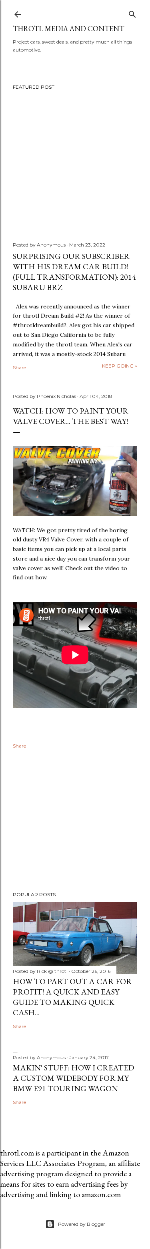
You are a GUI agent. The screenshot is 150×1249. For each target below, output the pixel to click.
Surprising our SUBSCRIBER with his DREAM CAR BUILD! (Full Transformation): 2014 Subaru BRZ (74, 271)
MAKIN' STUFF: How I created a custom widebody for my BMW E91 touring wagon (73, 1078)
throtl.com (17, 1153)
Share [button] (19, 367)
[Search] (132, 12)
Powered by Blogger (81, 1224)
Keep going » (119, 366)
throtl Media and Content (68, 28)
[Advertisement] (75, 821)
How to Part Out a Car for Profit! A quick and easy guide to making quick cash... (72, 997)
